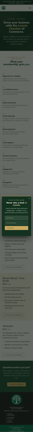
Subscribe (10, 228)
